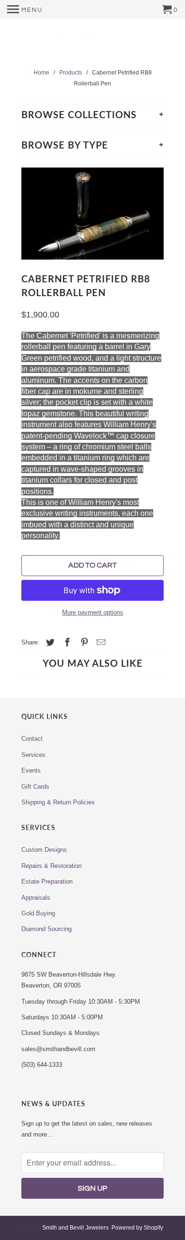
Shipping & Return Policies (58, 802)
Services (33, 754)
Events (31, 770)
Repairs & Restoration (51, 865)
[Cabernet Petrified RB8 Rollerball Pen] (92, 214)
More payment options (92, 612)
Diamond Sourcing (46, 928)
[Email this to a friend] (99, 642)
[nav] (25, 9)
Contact (32, 738)
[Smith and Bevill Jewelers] (92, 44)
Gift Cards (35, 786)
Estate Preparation (47, 881)
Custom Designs (44, 849)
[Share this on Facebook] (66, 642)
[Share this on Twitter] (48, 642)
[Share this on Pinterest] (83, 642)
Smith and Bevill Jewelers (75, 1227)
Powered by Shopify (137, 1227)
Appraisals (35, 897)
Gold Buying (38, 913)
